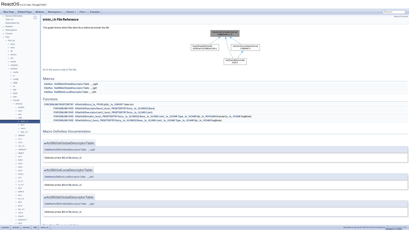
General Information (14, 16)
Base (151, 108)
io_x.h (20, 185)
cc (14, 76)
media (13, 62)
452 (63, 158)
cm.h (20, 142)
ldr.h (20, 202)
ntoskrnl (14, 69)
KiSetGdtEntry (83, 120)
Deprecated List (12, 23)
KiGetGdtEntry (83, 104)
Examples (95, 12)
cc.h (20, 139)
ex (14, 86)
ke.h (22, 125)
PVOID (100, 104)
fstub (15, 93)
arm (20, 114)
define (49, 84)
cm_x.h (21, 146)
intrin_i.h (24, 121)
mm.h (23, 128)
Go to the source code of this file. (60, 69)
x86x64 (21, 135)
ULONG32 (143, 108)
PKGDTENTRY (66, 104)
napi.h (21, 216)
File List (11, 40)
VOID (70, 108)
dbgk (15, 83)
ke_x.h (21, 199)
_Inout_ (107, 108)
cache (15, 72)
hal (12, 58)
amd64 (21, 107)
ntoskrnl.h (22, 220)
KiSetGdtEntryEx (84, 116)
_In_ (94, 104)
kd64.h (21, 192)
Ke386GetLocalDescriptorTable (71, 92)
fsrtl (14, 90)
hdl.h (20, 167)
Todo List (9, 19)
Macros (397, 16)
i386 (20, 118)
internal (19, 104)
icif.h (20, 170)
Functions (404, 16)
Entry (129, 108)
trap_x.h (24, 132)
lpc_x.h (21, 209)
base (13, 44)
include (16, 100)
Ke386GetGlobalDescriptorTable (71, 84)
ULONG (142, 112)
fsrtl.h (20, 160)
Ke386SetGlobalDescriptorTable (71, 88)
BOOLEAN (210, 116)
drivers (13, 55)
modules (14, 65)
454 (63, 185)
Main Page (9, 12)
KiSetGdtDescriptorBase (88, 108)
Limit (149, 112)
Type (180, 116)
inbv (15, 97)
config (15, 79)
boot (12, 47)
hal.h (20, 163)
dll (12, 51)
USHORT (119, 104)
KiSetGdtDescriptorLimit (88, 112)
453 (63, 212)
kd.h (20, 188)
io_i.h (20, 181)
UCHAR (173, 116)
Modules (40, 12)
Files (82, 12)
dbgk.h (21, 153)
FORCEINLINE (51, 104)
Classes (70, 12)
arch (20, 111)
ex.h (20, 156)
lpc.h (20, 206)
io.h (19, 177)
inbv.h (20, 174)
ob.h (20, 223)
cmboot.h (22, 149)
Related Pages (25, 12)
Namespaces (54, 12)
